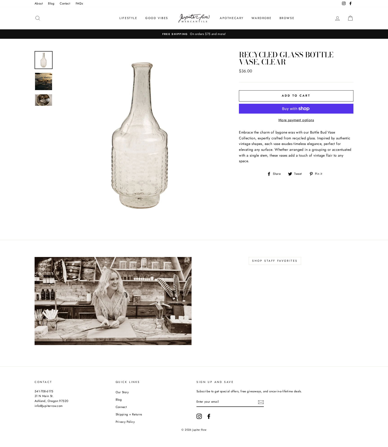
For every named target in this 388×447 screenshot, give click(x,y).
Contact (65, 3)
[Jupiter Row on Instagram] (199, 416)
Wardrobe (261, 18)
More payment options (296, 120)
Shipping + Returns (129, 414)
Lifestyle (128, 18)
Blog (51, 3)
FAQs (79, 3)
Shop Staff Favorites (275, 261)
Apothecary (232, 18)
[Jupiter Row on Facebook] (209, 416)
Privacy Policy (125, 421)
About (39, 3)
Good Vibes (156, 18)
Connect (121, 407)
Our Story (122, 392)
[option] (194, 34)
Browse (287, 18)
